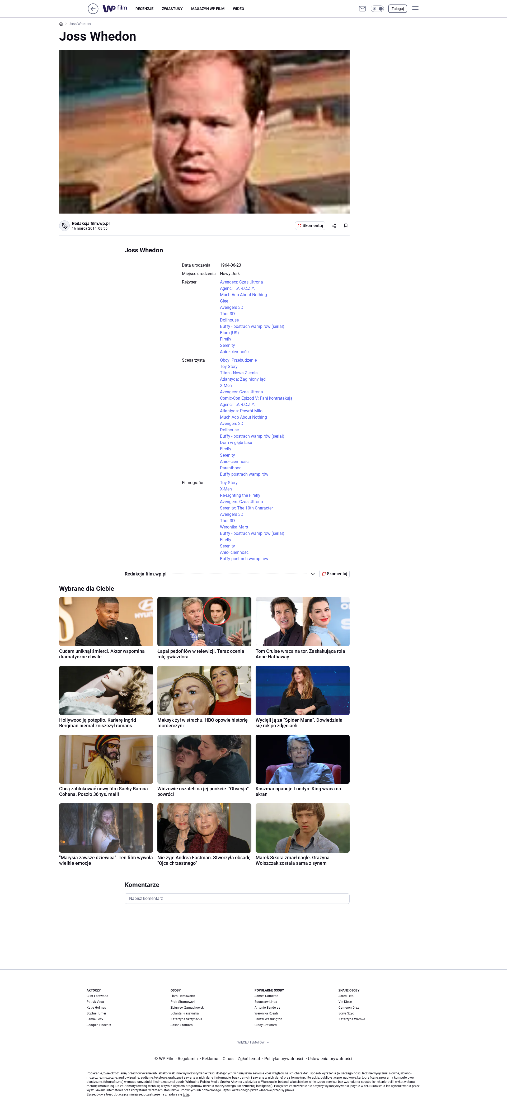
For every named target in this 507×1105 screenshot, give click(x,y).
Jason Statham (182, 1025)
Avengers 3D (231, 307)
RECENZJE (144, 9)
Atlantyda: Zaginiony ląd (243, 379)
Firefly (225, 339)
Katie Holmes (96, 1007)
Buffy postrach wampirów (244, 474)
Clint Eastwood (97, 996)
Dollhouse (229, 320)
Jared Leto (346, 996)
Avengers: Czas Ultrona (241, 282)
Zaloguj (398, 9)
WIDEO (238, 9)
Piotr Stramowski (183, 1002)
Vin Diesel (346, 1002)
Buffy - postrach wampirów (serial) (252, 326)
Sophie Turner (96, 1013)
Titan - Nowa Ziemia (239, 372)
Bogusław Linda (266, 1002)
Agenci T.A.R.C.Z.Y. (237, 288)
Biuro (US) (229, 332)
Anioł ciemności (235, 351)
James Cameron (266, 996)
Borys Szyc (346, 1013)
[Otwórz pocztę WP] (362, 8)
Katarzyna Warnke (352, 1019)
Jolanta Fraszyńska (185, 1013)
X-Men (226, 385)
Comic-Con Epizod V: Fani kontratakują (256, 398)
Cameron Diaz (349, 1007)
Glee (224, 301)
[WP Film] (118, 8)
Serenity (227, 345)
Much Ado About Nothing (243, 294)
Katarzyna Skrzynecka (186, 1019)
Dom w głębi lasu (236, 442)
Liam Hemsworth (183, 996)
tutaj (186, 1094)
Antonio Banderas (267, 1007)
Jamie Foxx (95, 1019)
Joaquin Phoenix (99, 1025)
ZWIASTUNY (172, 9)
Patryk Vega (95, 1002)
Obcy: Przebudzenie (238, 360)
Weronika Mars (234, 527)
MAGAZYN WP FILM (207, 9)
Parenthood (231, 467)
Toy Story (229, 366)
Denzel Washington (268, 1019)
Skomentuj (313, 225)
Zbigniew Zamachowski (187, 1007)
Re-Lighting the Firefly (240, 495)
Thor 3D (227, 313)
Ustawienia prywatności (329, 1058)
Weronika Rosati (266, 1013)
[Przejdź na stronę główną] (93, 12)
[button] (377, 9)
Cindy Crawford (266, 1025)
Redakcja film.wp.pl (91, 223)
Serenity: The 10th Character (246, 508)
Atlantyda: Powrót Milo (241, 410)
